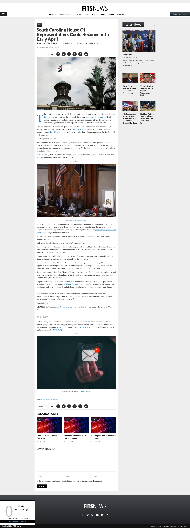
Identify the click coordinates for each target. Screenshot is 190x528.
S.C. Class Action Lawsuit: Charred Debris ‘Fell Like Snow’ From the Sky (147, 118)
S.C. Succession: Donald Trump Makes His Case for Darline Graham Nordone (129, 118)
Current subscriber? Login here (17, 521)
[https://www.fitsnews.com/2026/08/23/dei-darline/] (138, 41)
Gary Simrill (54, 132)
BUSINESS (52, 14)
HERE (58, 327)
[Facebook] (84, 515)
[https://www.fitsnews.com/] (95, 8)
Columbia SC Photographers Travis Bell (49, 399)
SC (87, 14)
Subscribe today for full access (18, 518)
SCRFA (110, 249)
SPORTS (94, 14)
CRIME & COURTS (66, 14)
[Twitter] (88, 515)
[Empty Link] (153, 25)
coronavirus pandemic (96, 116)
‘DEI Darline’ (127, 55)
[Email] (103, 515)
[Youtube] (98, 515)
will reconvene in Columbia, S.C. (71, 306)
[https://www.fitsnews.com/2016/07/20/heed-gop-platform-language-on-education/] (49, 425)
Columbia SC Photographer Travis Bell (77, 220)
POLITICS (79, 14)
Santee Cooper (72, 284)
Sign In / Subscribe (181, 14)
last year (40, 157)
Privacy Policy (182, 526)
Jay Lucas (77, 129)
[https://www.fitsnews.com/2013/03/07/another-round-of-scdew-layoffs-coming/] (76, 425)
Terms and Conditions (169, 526)
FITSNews (42, 47)
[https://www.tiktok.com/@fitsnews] (107, 515)
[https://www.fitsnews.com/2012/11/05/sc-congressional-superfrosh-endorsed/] (103, 425)
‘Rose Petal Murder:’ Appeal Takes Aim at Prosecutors (129, 89)
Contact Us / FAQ (156, 526)
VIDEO (103, 14)
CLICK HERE (86, 327)
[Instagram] (93, 515)
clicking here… (85, 391)
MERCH (111, 14)
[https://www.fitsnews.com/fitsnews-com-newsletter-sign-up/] (76, 362)
